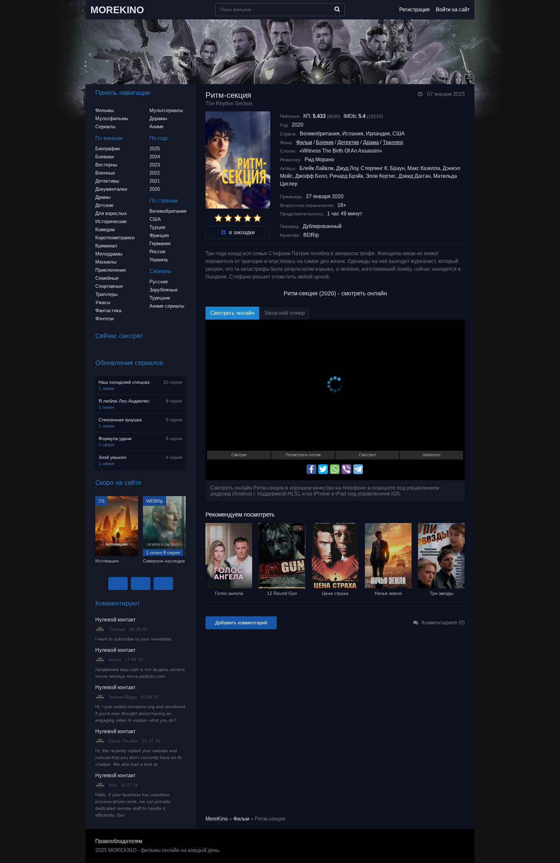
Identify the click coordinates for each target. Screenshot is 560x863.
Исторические (111, 221)
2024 (154, 156)
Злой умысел (112, 457)
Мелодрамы (108, 253)
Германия (159, 243)
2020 (154, 189)
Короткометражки (114, 237)
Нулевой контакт (115, 619)
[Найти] (337, 9)
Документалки (111, 189)
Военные (105, 173)
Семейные (107, 278)
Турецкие (159, 298)
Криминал (106, 245)
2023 (154, 164)
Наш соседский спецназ (124, 382)
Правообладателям (118, 841)
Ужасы (103, 302)
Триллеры (106, 294)
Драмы (103, 197)
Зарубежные (163, 289)
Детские (104, 205)
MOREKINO (117, 10)
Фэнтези (104, 318)
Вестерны (106, 164)
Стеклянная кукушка (120, 419)
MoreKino (216, 819)
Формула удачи (115, 438)
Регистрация (414, 9)
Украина (158, 259)
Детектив (348, 142)
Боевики (104, 156)
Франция (159, 235)
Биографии (107, 148)
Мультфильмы (111, 118)
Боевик (324, 142)
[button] (118, 583)
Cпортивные (109, 286)
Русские (158, 281)
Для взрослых (111, 213)
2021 (154, 181)
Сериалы (105, 126)
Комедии (105, 229)
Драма (371, 142)
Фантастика (108, 310)
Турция (157, 227)
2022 (154, 173)
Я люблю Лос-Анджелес (124, 400)
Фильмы (104, 110)
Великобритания (167, 211)
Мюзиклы (106, 262)
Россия (157, 251)
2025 (154, 148)
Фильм (304, 142)
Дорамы (158, 118)
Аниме (156, 126)
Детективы (107, 181)
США (155, 219)
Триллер (393, 142)
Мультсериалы (166, 110)
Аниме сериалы (166, 306)
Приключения (110, 270)
